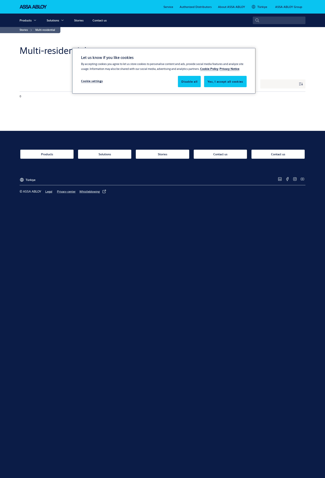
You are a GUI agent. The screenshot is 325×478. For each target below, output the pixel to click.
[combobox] (279, 20)
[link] (168, 7)
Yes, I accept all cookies (225, 81)
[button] (35, 20)
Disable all (189, 81)
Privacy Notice (229, 69)
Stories (79, 20)
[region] (164, 71)
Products (26, 20)
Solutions (53, 20)
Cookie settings (92, 81)
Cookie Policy (209, 69)
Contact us (100, 20)
